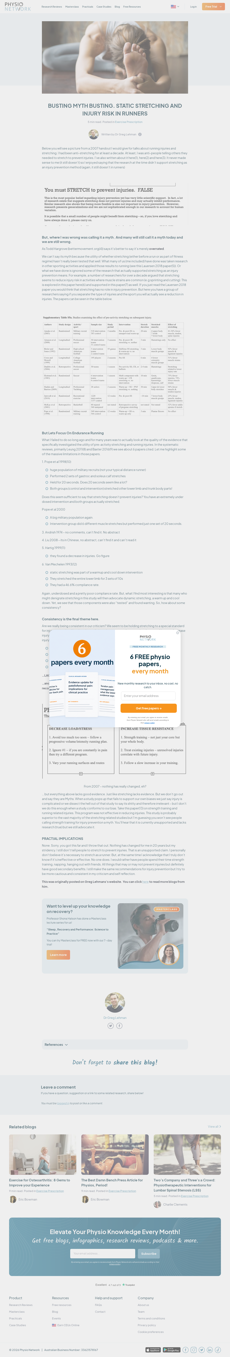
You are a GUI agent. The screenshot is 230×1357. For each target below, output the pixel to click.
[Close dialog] (177, 632)
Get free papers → (149, 708)
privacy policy (149, 723)
